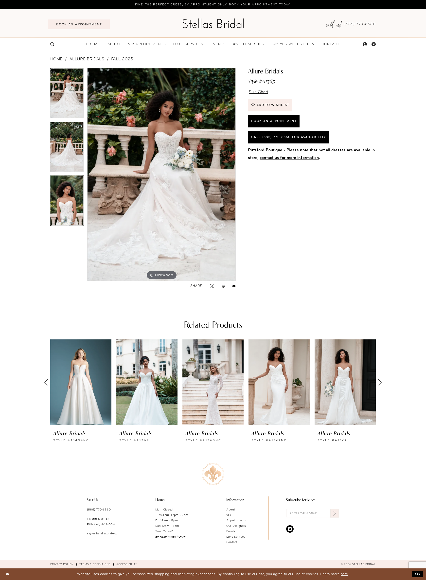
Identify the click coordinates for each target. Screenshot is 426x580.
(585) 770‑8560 (99, 509)
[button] (364, 44)
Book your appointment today (259, 4)
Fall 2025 (122, 59)
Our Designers (236, 526)
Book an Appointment (274, 121)
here (344, 574)
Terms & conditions (94, 564)
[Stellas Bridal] (213, 23)
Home (56, 59)
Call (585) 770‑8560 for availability (288, 137)
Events (230, 531)
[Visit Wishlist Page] (373, 44)
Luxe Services (235, 536)
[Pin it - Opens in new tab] (223, 286)
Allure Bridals (86, 59)
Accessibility (126, 564)
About (230, 509)
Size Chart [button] (258, 92)
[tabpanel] (67, 95)
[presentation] (80, 382)
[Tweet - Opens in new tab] (212, 286)
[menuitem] (79, 24)
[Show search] (52, 44)
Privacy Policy (61, 564)
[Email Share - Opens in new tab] (234, 286)
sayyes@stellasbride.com (104, 533)
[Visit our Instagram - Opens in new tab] (290, 529)
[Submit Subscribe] (334, 513)
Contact (231, 542)
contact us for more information (289, 158)
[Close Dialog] (7, 574)
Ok (418, 574)
